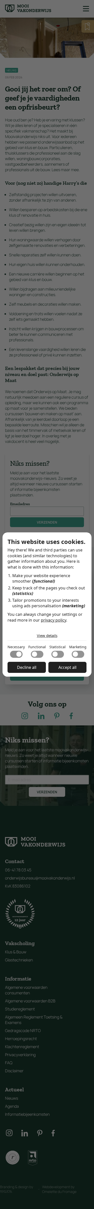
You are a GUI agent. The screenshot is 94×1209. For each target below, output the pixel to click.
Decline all (26, 667)
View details (47, 635)
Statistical (57, 646)
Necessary (16, 646)
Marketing (77, 646)
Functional (37, 646)
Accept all (67, 667)
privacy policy (53, 620)
